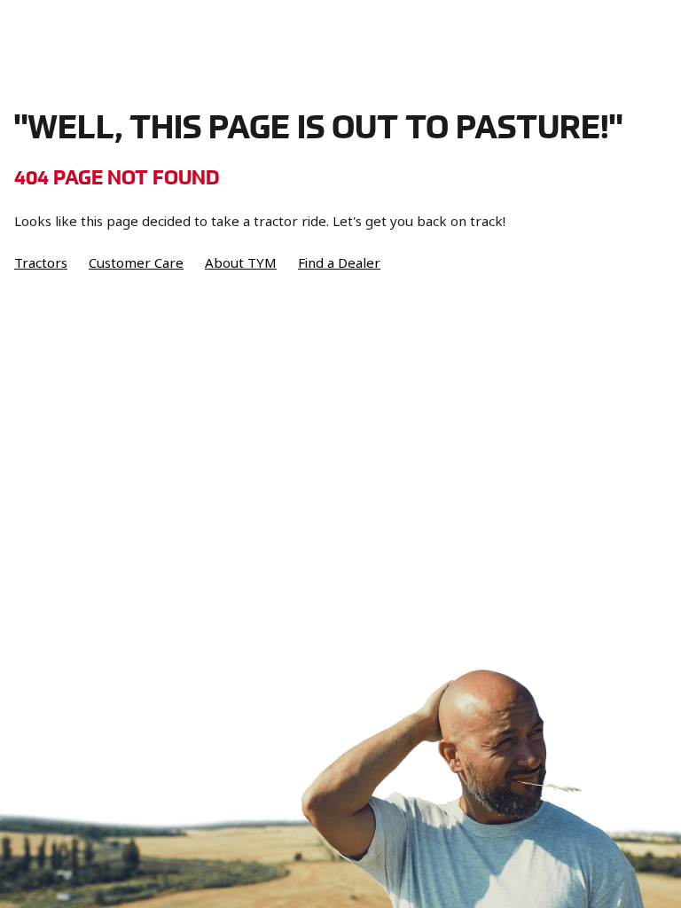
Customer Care (136, 263)
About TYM (241, 263)
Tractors (40, 263)
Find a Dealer (339, 263)
